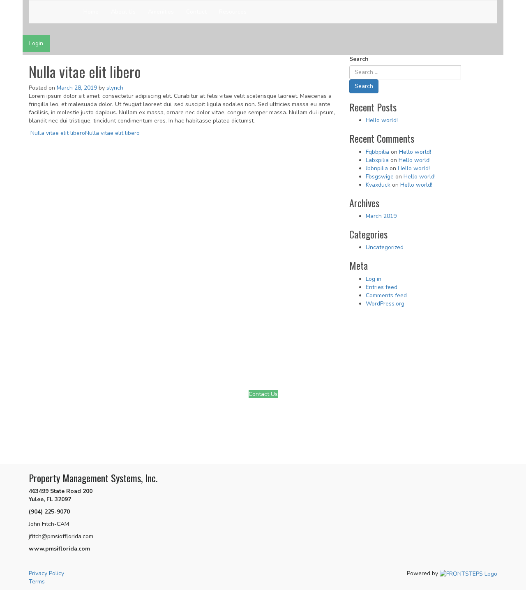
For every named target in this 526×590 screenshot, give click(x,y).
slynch (114, 88)
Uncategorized (385, 247)
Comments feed (386, 295)
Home (91, 12)
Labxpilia (377, 160)
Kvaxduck (378, 185)
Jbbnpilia (377, 168)
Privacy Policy (46, 573)
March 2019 (381, 216)
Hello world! (382, 120)
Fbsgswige (380, 176)
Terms (37, 581)
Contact (196, 12)
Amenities (161, 12)
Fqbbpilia (377, 152)
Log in (373, 279)
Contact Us (263, 394)
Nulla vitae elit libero (57, 133)
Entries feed (381, 287)
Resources (233, 12)
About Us (123, 12)
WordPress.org (385, 304)
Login (36, 43)
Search (359, 59)
